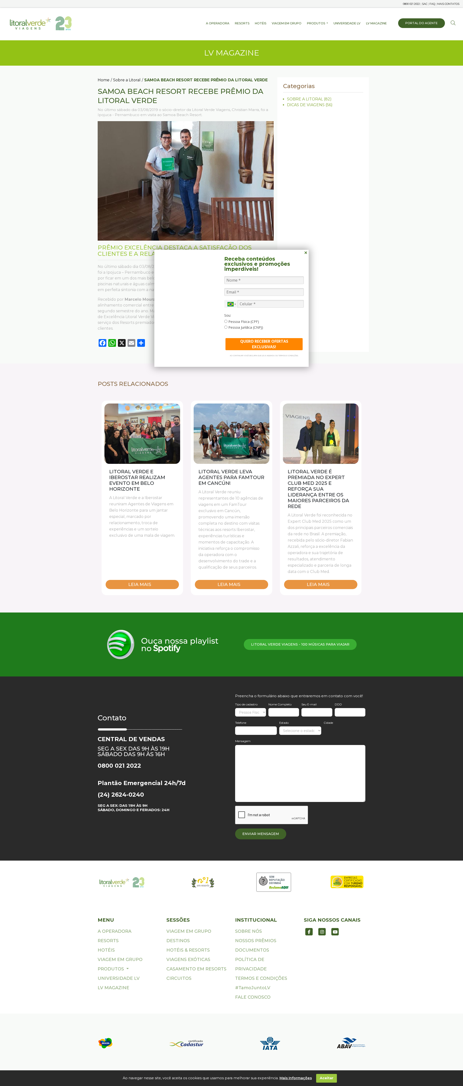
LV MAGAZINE (376, 23)
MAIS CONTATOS (448, 4)
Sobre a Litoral (127, 80)
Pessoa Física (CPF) (243, 322)
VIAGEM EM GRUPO (286, 23)
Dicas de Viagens (306, 105)
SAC (424, 4)
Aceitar (327, 1078)
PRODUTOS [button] (316, 23)
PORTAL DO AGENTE (421, 23)
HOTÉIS (260, 23)
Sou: (227, 315)
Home (103, 80)
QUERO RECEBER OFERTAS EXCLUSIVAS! (264, 344)
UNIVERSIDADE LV (347, 23)
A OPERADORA (217, 23)
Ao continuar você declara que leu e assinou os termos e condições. (264, 355)
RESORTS (242, 23)
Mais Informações (295, 1078)
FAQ (432, 4)
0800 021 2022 (411, 4)
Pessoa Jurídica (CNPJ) (245, 327)
